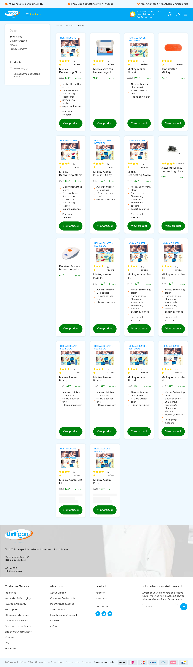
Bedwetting (16, 37)
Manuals (9, 637)
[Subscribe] (183, 606)
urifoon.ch (55, 626)
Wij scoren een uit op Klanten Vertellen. (149, 14)
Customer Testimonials (62, 598)
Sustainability (57, 609)
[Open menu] (185, 14)
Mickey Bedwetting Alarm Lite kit (70, 72)
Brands (70, 26)
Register (100, 593)
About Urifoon (58, 593)
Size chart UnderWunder (18, 632)
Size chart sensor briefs (18, 626)
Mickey (81, 26)
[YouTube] (110, 613)
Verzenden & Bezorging (18, 598)
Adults (13, 45)
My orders (101, 598)
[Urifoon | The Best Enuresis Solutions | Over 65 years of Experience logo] (12, 14)
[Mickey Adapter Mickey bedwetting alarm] (173, 150)
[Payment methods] (122, 662)
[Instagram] (103, 613)
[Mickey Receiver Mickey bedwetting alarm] (70, 253)
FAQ (7, 643)
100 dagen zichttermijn (17, 615)
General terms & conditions (49, 662)
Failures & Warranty (15, 604)
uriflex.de (55, 621)
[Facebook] (97, 613)
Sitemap (86, 662)
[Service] (169, 14)
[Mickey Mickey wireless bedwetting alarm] (105, 47)
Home (59, 26)
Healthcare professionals (64, 615)
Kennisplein (11, 648)
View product (71, 123)
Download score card (16, 621)
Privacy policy (73, 662)
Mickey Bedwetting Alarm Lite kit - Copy (70, 175)
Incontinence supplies (62, 604)
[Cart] (177, 14)
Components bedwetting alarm (26, 75)
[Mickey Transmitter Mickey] (173, 47)
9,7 (133, 14)
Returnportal (12, 609)
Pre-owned (10, 593)
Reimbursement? (18, 49)
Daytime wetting (18, 41)
